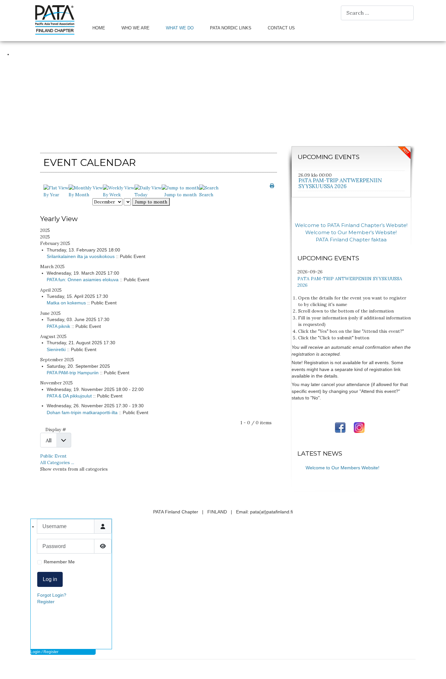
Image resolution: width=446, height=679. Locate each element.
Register (46, 601)
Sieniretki (56, 349)
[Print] (272, 186)
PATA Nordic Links (230, 27)
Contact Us (281, 27)
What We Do (180, 27)
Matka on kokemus (66, 302)
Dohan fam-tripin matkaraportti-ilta (82, 412)
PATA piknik (58, 326)
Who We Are (135, 27)
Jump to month (151, 202)
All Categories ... (57, 462)
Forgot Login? (51, 595)
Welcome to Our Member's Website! (351, 232)
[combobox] (377, 13)
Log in (50, 579)
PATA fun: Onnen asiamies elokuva (83, 279)
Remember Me (59, 561)
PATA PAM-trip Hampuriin (73, 372)
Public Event (53, 456)
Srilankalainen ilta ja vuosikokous (81, 256)
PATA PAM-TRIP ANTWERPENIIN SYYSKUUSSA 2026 (340, 183)
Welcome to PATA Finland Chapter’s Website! (351, 225)
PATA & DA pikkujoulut (69, 396)
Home (98, 27)
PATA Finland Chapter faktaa (351, 240)
